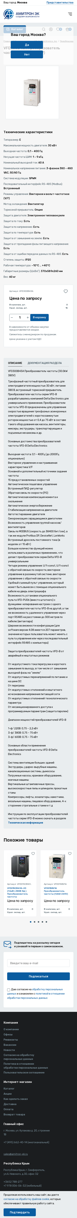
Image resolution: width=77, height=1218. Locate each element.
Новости (9, 1050)
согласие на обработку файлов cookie (26, 1199)
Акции (8, 1093)
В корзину (39, 317)
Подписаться (38, 976)
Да (27, 45)
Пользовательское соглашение (24, 1072)
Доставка (10, 1104)
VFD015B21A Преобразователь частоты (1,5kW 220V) (56, 891)
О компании (11, 1029)
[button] (30, 922)
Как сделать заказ (16, 1099)
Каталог (9, 1088)
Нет (27, 54)
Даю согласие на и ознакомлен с (36, 994)
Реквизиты (11, 1039)
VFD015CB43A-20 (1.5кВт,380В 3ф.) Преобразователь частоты (17, 892)
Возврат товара (14, 1114)
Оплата (8, 1109)
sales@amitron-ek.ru (16, 1154)
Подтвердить (20, 1212)
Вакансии (10, 1044)
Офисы (8, 1034)
